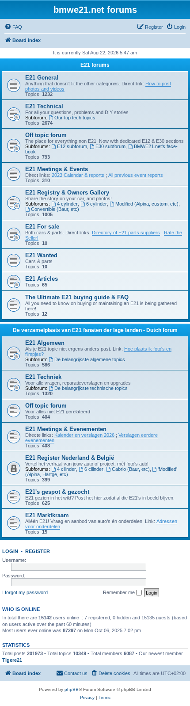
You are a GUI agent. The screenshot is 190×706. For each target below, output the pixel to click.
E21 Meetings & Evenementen (65, 429)
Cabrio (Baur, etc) (131, 469)
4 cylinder (67, 203)
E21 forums (95, 65)
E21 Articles (41, 278)
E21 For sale (42, 226)
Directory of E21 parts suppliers (126, 232)
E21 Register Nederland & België (69, 457)
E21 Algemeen (45, 343)
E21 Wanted (41, 255)
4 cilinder (66, 469)
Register (37, 551)
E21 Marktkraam (47, 515)
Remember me (119, 592)
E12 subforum (72, 146)
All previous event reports (135, 175)
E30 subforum (110, 146)
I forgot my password (25, 592)
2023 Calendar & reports (78, 175)
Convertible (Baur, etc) (55, 209)
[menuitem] (13, 27)
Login (10, 551)
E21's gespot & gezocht (57, 491)
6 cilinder (93, 469)
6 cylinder (96, 203)
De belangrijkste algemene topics (89, 359)
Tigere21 (12, 660)
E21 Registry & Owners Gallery (67, 192)
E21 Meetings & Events (56, 169)
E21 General (41, 77)
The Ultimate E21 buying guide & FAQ (77, 297)
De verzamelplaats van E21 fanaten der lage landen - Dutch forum (95, 330)
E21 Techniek (43, 377)
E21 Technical (44, 106)
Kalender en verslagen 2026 (84, 435)
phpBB (72, 689)
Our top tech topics (74, 117)
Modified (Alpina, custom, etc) (147, 203)
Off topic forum (46, 135)
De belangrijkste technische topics (91, 388)
